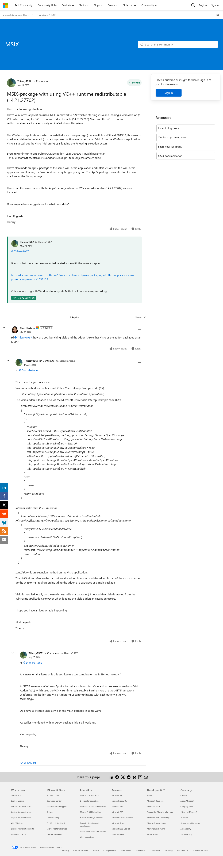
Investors (184, 817)
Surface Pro (16, 795)
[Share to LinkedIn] (111, 777)
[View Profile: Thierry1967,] (14, 243)
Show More (30, 762)
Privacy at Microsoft (188, 812)
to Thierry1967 (43, 242)
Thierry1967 (24, 81)
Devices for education (89, 801)
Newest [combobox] (140, 317)
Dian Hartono (28, 328)
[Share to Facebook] (117, 777)
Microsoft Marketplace (156, 823)
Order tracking (53, 817)
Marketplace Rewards (156, 828)
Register (203, 5)
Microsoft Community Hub (15, 14)
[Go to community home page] (5, 5)
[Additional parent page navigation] (33, 14)
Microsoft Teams (118, 823)
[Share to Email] (146, 777)
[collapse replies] (4, 328)
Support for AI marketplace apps (160, 812)
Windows (43, 14)
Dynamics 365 (117, 806)
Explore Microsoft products (22, 828)
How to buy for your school (91, 817)
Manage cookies (110, 850)
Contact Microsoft (81, 850)
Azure (149, 795)
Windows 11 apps (18, 834)
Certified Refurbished (56, 823)
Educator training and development (89, 824)
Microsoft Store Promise (57, 828)
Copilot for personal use (21, 817)
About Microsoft (187, 801)
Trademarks (140, 850)
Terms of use (126, 850)
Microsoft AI (117, 795)
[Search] (193, 5)
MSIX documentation (170, 156)
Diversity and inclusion (190, 823)
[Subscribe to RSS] (140, 777)
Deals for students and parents (93, 831)
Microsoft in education (89, 795)
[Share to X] (123, 777)
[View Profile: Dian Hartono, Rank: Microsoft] (14, 329)
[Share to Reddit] (128, 777)
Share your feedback (170, 146)
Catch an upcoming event (172, 137)
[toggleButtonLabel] (218, 14)
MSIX (53, 14)
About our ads (183, 850)
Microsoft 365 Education (90, 812)
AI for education (87, 837)
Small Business (118, 834)
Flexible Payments (54, 834)
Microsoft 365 (117, 812)
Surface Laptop (17, 801)
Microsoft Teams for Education (93, 806)
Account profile (53, 795)
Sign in (168, 92)
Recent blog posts (168, 128)
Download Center (54, 801)
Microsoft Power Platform (122, 817)
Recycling (168, 850)
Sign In (215, 5)
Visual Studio (152, 834)
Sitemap (65, 850)
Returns (50, 812)
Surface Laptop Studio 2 (21, 806)
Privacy (96, 850)
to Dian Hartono (65, 360)
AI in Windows (17, 823)
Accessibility (185, 828)
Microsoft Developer (155, 801)
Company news (186, 806)
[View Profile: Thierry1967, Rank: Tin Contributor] (11, 82)
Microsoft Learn (153, 806)
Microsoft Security (119, 801)
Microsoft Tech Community (158, 817)
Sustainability (186, 834)
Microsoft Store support (57, 806)
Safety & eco (154, 850)
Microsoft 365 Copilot (121, 828)
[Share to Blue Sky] (134, 777)
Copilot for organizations (21, 812)
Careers (183, 795)
